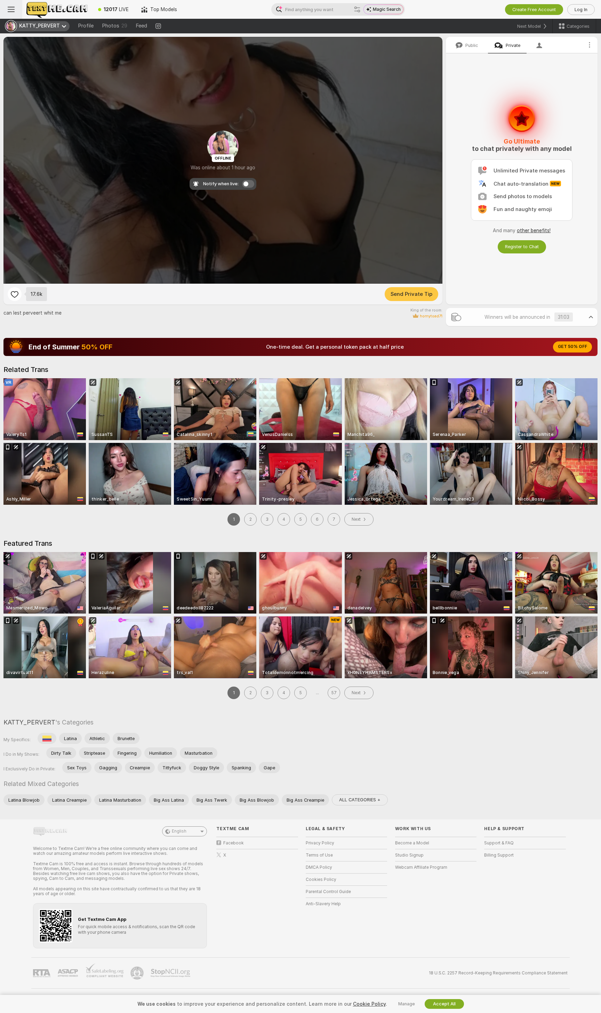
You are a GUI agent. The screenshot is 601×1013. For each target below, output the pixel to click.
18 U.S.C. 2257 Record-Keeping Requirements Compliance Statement (498, 973)
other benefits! (534, 230)
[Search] (357, 9)
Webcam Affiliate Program (421, 867)
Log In (581, 9)
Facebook (233, 843)
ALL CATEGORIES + (359, 799)
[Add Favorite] (15, 294)
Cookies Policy (321, 879)
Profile (86, 26)
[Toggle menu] (11, 9)
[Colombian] (47, 738)
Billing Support (499, 855)
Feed (141, 26)
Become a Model (412, 843)
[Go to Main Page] (57, 9)
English (179, 831)
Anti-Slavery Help (323, 903)
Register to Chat (522, 246)
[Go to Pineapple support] (137, 973)
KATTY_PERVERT (29, 722)
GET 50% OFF (572, 346)
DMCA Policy (319, 867)
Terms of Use (319, 855)
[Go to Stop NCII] (171, 973)
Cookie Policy (369, 1004)
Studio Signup (409, 855)
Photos (114, 26)
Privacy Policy (320, 843)
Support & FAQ (499, 843)
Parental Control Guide (328, 891)
